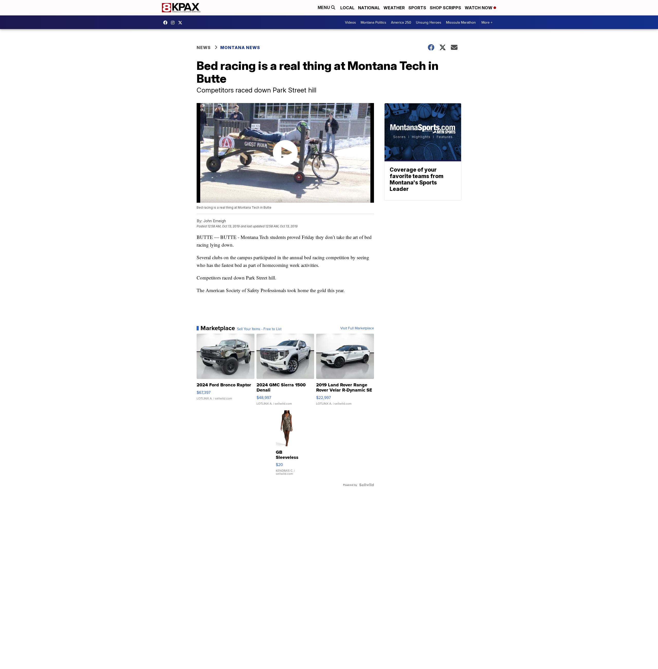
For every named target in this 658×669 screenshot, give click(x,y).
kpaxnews (181, 23)
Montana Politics (373, 22)
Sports (417, 7)
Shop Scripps (445, 7)
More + (486, 22)
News (204, 47)
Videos (350, 22)
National (369, 7)
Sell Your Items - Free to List (259, 329)
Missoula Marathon (461, 22)
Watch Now (479, 7)
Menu (324, 7)
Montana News (240, 47)
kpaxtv (166, 23)
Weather (394, 7)
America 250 (401, 22)
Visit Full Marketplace (357, 328)
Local (347, 7)
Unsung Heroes (428, 22)
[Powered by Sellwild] (366, 485)
